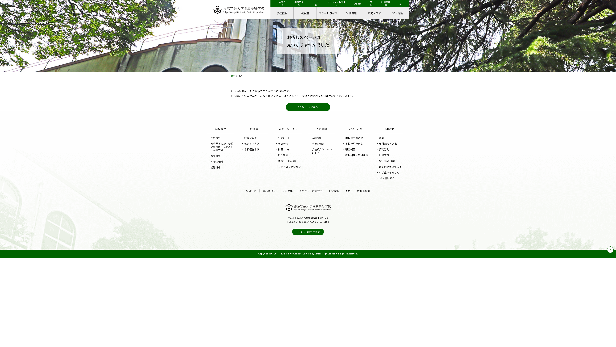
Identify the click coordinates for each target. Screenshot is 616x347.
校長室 (305, 13)
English (334, 190)
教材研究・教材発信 (356, 155)
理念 (381, 137)
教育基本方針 (252, 143)
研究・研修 (374, 13)
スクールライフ (328, 13)
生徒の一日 (284, 137)
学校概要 (282, 13)
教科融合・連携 (388, 143)
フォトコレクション (289, 166)
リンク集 (287, 190)
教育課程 (216, 155)
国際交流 (384, 155)
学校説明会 (318, 143)
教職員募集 (363, 190)
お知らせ (251, 190)
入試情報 (351, 13)
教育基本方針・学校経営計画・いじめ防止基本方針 (222, 147)
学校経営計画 (252, 149)
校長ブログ (250, 137)
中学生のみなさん (389, 172)
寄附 (348, 190)
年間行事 (283, 143)
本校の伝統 (217, 161)
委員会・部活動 (287, 161)
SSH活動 (397, 13)
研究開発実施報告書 (390, 166)
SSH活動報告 (387, 178)
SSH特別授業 (387, 161)
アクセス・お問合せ (311, 190)
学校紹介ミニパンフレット (323, 151)
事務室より (269, 190)
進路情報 (216, 167)
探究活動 (384, 149)
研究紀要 (350, 149)
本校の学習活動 (354, 137)
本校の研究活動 (354, 143)
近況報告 (283, 155)
